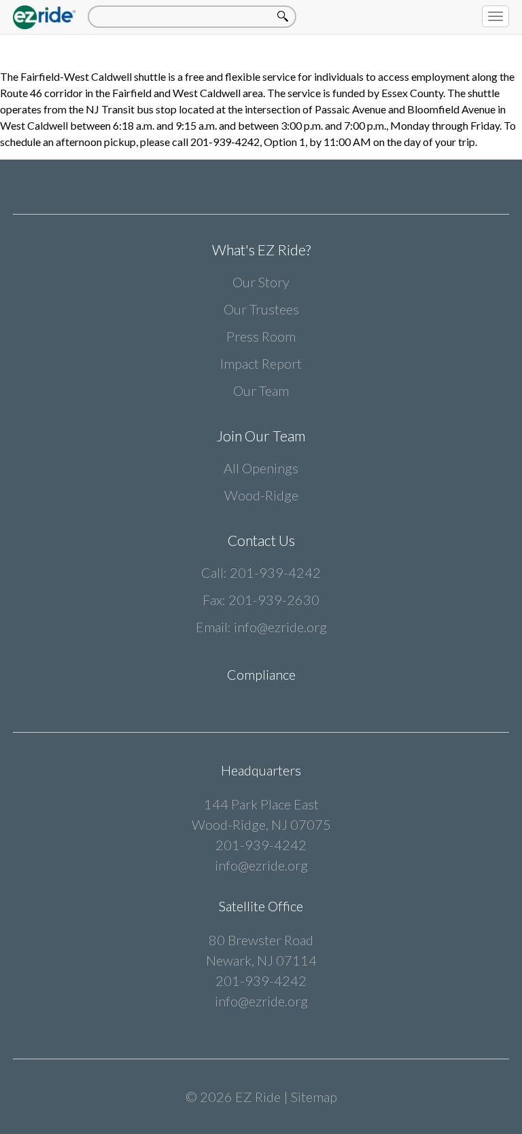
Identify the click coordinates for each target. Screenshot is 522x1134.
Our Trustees (261, 309)
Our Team (261, 390)
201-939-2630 (273, 599)
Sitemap (314, 1097)
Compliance (261, 674)
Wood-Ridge (261, 495)
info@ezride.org (280, 627)
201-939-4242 (275, 572)
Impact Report (261, 363)
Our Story (261, 282)
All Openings (261, 468)
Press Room (261, 336)
